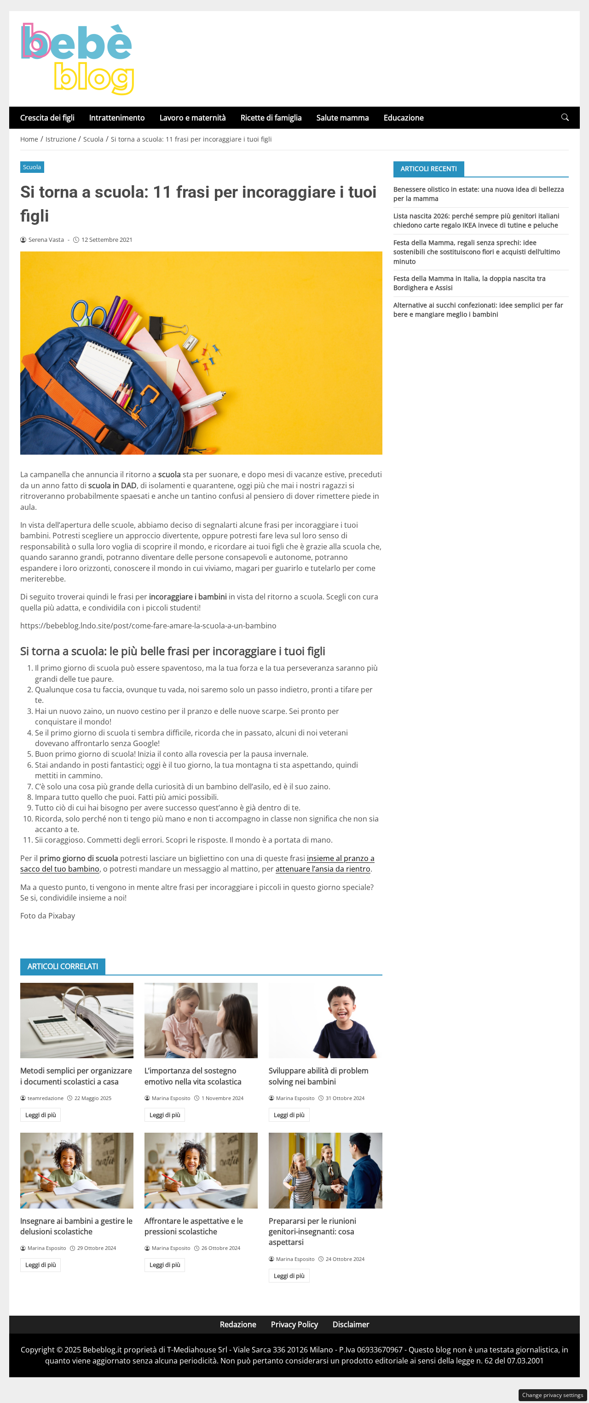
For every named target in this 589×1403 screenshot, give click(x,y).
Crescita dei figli (47, 118)
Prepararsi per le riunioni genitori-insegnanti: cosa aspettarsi (312, 1232)
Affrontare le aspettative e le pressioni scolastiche (193, 1226)
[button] (565, 117)
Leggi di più (40, 1115)
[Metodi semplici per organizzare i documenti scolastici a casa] (76, 1020)
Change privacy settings (552, 1395)
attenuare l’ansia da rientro (323, 869)
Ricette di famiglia (271, 118)
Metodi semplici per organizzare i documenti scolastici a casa (76, 1076)
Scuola (32, 167)
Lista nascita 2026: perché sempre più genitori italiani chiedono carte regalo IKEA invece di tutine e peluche (476, 220)
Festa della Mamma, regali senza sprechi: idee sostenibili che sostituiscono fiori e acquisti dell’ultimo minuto (476, 251)
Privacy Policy (294, 1324)
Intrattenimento (117, 118)
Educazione (404, 118)
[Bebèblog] (77, 58)
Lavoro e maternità (193, 118)
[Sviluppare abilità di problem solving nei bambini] (325, 1020)
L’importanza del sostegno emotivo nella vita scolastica (193, 1076)
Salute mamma (343, 118)
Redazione (238, 1324)
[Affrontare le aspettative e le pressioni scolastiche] (201, 1170)
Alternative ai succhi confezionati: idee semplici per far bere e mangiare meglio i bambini (478, 310)
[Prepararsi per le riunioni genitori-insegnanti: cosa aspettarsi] (325, 1170)
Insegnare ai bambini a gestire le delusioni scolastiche (76, 1226)
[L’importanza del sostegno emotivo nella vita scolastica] (201, 1020)
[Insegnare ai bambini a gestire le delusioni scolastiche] (76, 1170)
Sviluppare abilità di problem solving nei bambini (319, 1076)
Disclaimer (351, 1324)
